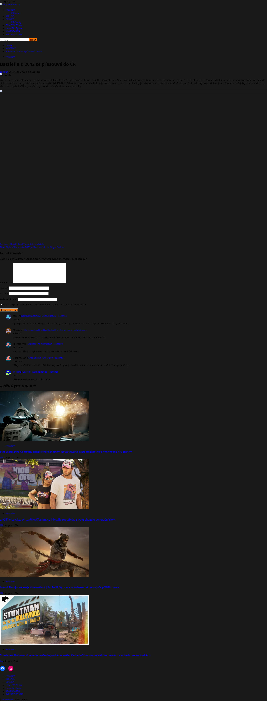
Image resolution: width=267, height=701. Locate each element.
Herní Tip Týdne (14, 28)
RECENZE (10, 16)
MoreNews (7, 699)
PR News (15, 12)
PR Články (16, 22)
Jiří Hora (17, 371)
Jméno (4, 287)
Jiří (1, 457)
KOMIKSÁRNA (13, 31)
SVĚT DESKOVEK (14, 34)
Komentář (6, 282)
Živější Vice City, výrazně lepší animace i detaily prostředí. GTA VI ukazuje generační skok (57, 519)
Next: (32, 247)
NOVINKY (10, 9)
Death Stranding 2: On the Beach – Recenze (44, 315)
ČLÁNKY (10, 19)
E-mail (4, 293)
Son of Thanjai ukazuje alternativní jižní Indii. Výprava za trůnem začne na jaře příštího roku (59, 587)
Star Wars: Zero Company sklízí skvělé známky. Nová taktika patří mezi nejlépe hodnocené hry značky (66, 451)
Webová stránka (8, 299)
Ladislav (4, 71)
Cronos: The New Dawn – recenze (45, 343)
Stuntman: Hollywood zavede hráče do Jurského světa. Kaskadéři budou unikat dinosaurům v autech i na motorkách (75, 655)
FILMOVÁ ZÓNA (14, 25)
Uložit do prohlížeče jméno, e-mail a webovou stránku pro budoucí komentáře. (44, 304)
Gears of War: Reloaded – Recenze (40, 371)
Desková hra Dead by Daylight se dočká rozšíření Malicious (55, 329)
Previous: (22, 244)
